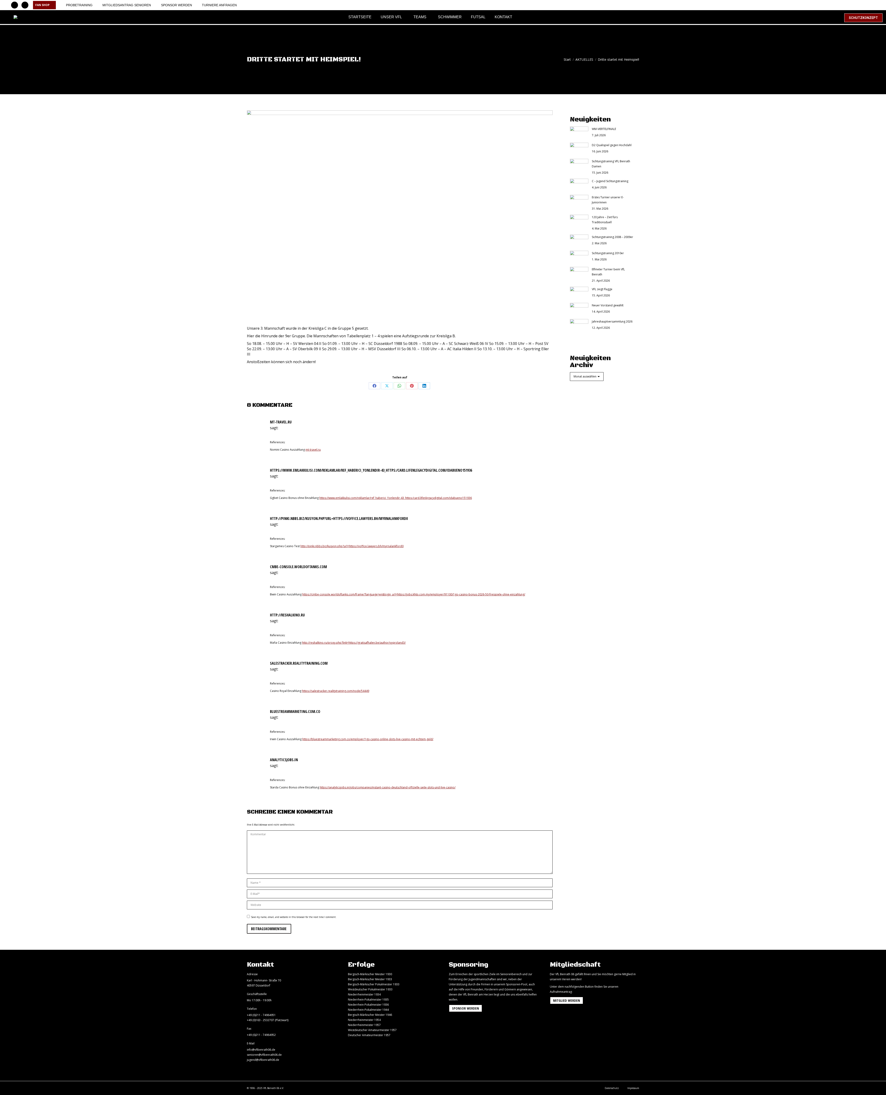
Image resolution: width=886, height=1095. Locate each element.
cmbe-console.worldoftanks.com (298, 566)
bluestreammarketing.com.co (295, 711)
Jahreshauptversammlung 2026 (612, 321)
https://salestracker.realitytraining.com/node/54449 (335, 691)
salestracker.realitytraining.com (299, 663)
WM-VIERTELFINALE (604, 129)
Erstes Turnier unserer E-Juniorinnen (608, 199)
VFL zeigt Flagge (602, 289)
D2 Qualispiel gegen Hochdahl (612, 145)
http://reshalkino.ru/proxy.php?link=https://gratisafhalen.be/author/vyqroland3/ (354, 643)
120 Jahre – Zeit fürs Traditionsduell (605, 219)
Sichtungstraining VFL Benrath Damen (611, 163)
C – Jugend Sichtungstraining (610, 181)
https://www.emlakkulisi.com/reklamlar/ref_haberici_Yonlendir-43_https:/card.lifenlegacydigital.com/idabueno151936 (371, 470)
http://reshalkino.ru (287, 615)
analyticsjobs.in (284, 759)
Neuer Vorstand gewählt (607, 305)
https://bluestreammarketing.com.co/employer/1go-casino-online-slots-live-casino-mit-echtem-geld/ (367, 739)
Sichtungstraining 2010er (608, 253)
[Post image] (579, 132)
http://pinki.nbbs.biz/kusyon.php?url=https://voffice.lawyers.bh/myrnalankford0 (339, 518)
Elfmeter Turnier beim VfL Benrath (608, 271)
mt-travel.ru (281, 422)
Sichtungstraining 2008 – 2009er (612, 237)
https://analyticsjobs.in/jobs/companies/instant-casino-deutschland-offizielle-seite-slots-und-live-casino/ (387, 787)
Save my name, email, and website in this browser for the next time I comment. (293, 917)
